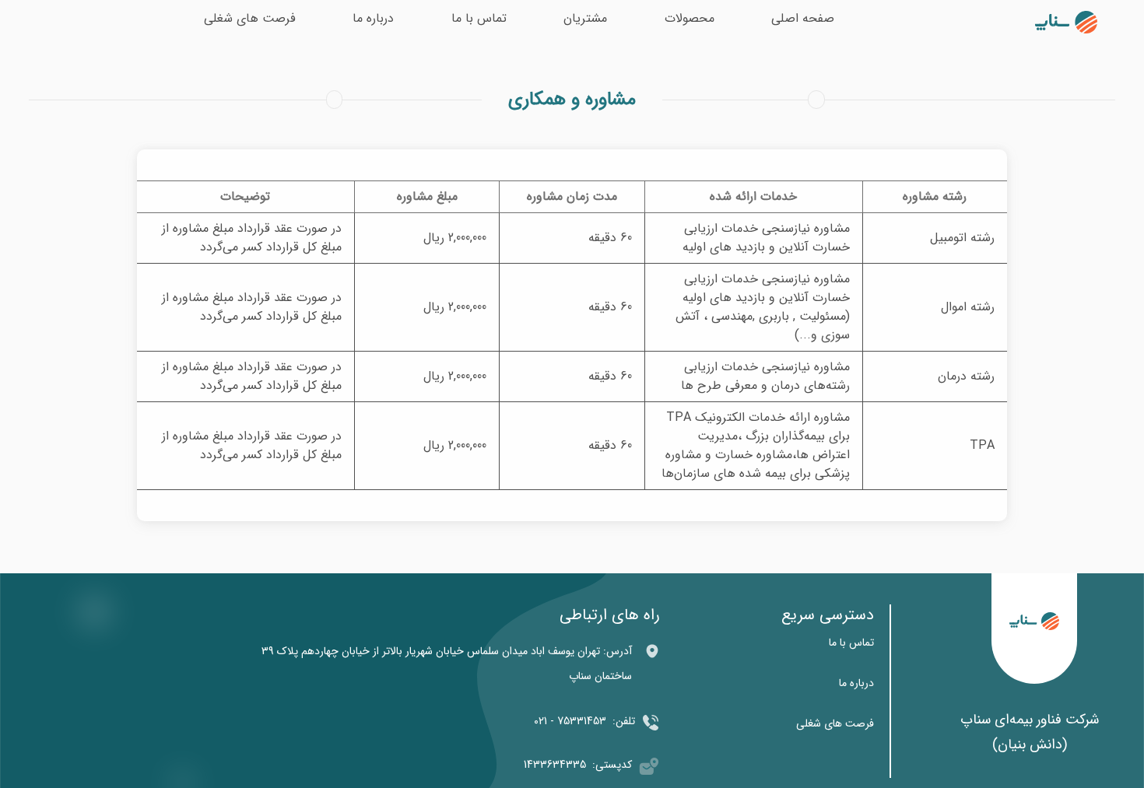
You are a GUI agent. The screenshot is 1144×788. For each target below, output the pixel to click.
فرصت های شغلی (250, 18)
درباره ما (373, 18)
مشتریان (585, 18)
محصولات (689, 18)
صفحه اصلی (802, 18)
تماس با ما (479, 18)
